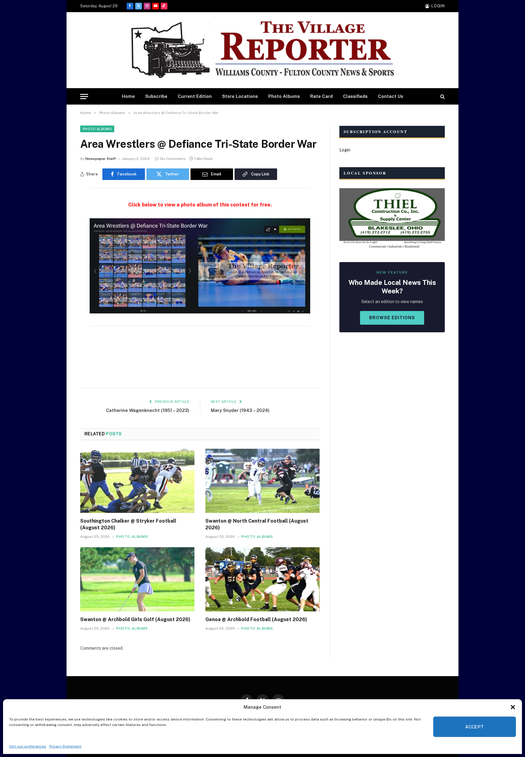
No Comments (173, 159)
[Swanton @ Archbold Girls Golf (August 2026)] (137, 579)
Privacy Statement (65, 746)
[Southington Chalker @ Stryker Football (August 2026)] (137, 481)
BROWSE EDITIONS (392, 317)
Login (344, 149)
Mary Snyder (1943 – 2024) (240, 410)
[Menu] (84, 96)
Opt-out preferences (27, 746)
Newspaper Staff (100, 159)
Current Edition (195, 96)
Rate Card (321, 96)
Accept (474, 726)
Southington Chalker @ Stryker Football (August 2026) (128, 524)
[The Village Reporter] (262, 50)
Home (128, 96)
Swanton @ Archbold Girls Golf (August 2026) (135, 619)
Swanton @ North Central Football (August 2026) (256, 524)
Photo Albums (284, 96)
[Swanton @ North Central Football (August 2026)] (262, 481)
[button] (513, 707)
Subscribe (156, 96)
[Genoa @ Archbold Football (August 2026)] (262, 579)
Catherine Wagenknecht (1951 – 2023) (147, 410)
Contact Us (390, 96)
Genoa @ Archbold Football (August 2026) (256, 619)
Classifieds (355, 96)
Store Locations (240, 96)
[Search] (442, 96)
